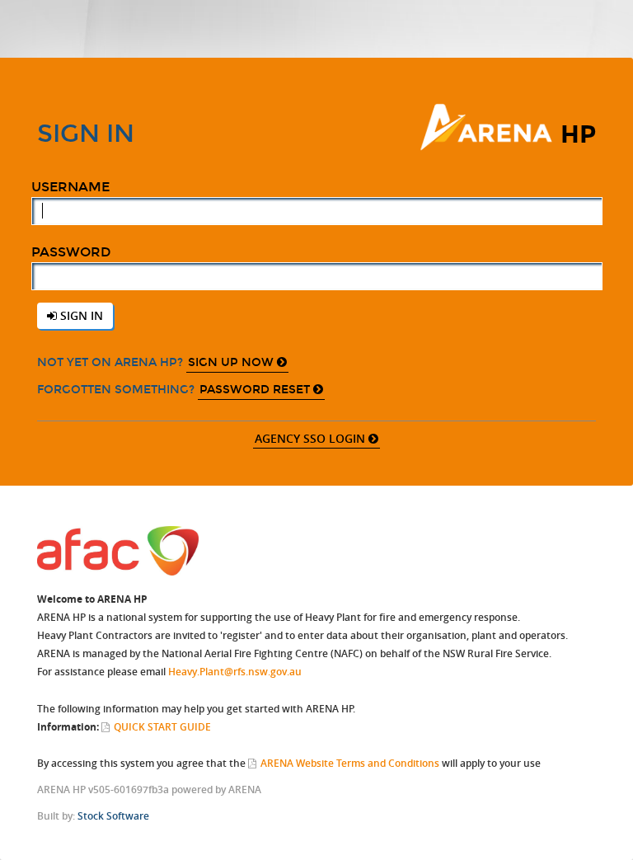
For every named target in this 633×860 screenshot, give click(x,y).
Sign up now (232, 362)
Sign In (80, 315)
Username (70, 187)
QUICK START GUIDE (162, 727)
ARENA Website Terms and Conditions (349, 763)
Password (71, 252)
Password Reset (256, 390)
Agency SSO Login (311, 438)
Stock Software (113, 816)
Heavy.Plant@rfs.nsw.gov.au (235, 672)
